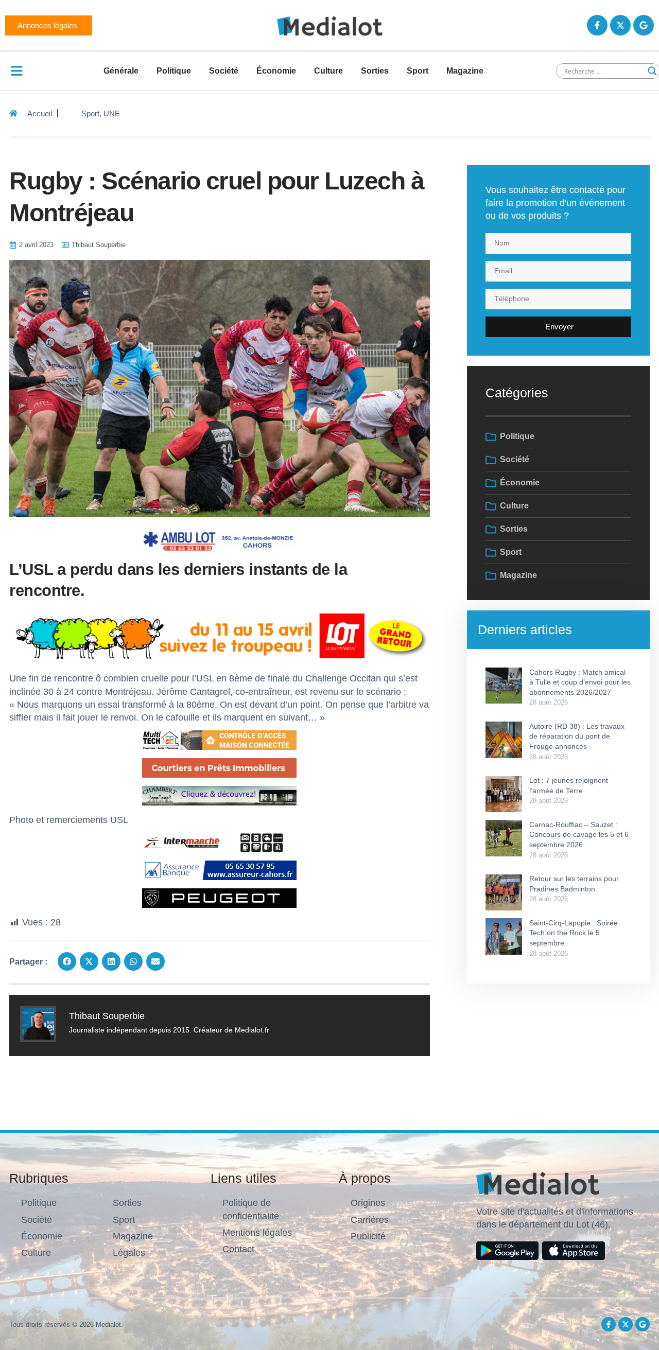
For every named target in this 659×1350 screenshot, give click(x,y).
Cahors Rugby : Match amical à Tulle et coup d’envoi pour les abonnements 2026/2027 (580, 682)
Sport (417, 70)
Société (223, 70)
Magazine (464, 70)
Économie (276, 70)
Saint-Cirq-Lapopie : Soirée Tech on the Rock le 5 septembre (573, 933)
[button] (67, 961)
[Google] (643, 25)
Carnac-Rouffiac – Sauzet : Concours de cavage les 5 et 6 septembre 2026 (579, 834)
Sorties (375, 70)
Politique (174, 70)
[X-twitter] (620, 25)
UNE (111, 113)
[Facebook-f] (597, 25)
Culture (328, 70)
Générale (120, 70)
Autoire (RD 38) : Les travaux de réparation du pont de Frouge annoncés (577, 736)
